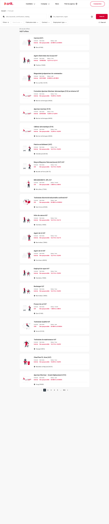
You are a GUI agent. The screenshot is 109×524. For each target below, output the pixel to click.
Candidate (29, 4)
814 (64, 390)
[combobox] (71, 17)
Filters (5, 22)
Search (101, 16)
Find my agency (69, 4)
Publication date (31, 22)
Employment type (59, 22)
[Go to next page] (67, 390)
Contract (45, 22)
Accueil (3, 11)
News (57, 4)
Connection (97, 4)
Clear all (103, 22)
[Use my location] (92, 16)
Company (44, 4)
